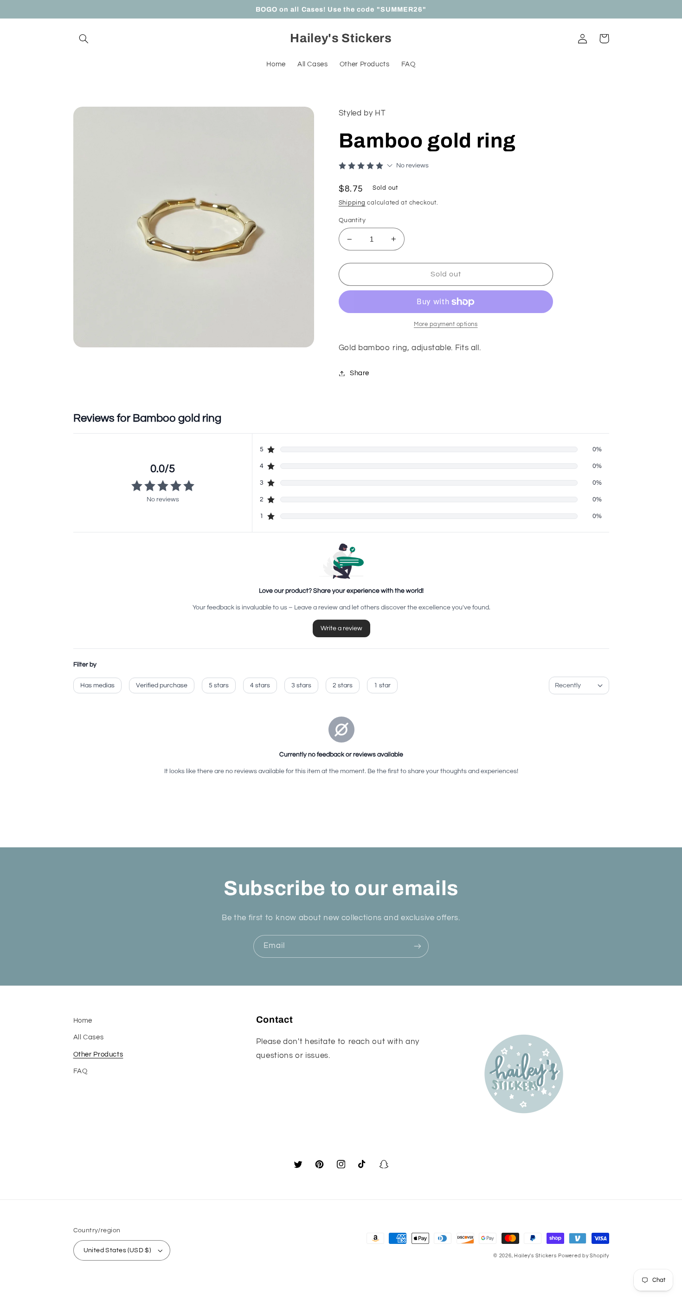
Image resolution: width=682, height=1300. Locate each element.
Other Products (98, 1054)
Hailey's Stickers (535, 1255)
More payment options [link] (446, 324)
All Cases (88, 1037)
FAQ (80, 1071)
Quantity (352, 220)
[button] (84, 38)
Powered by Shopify (583, 1255)
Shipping (352, 203)
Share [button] (359, 373)
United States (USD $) (117, 1250)
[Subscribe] (417, 946)
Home (83, 1020)
